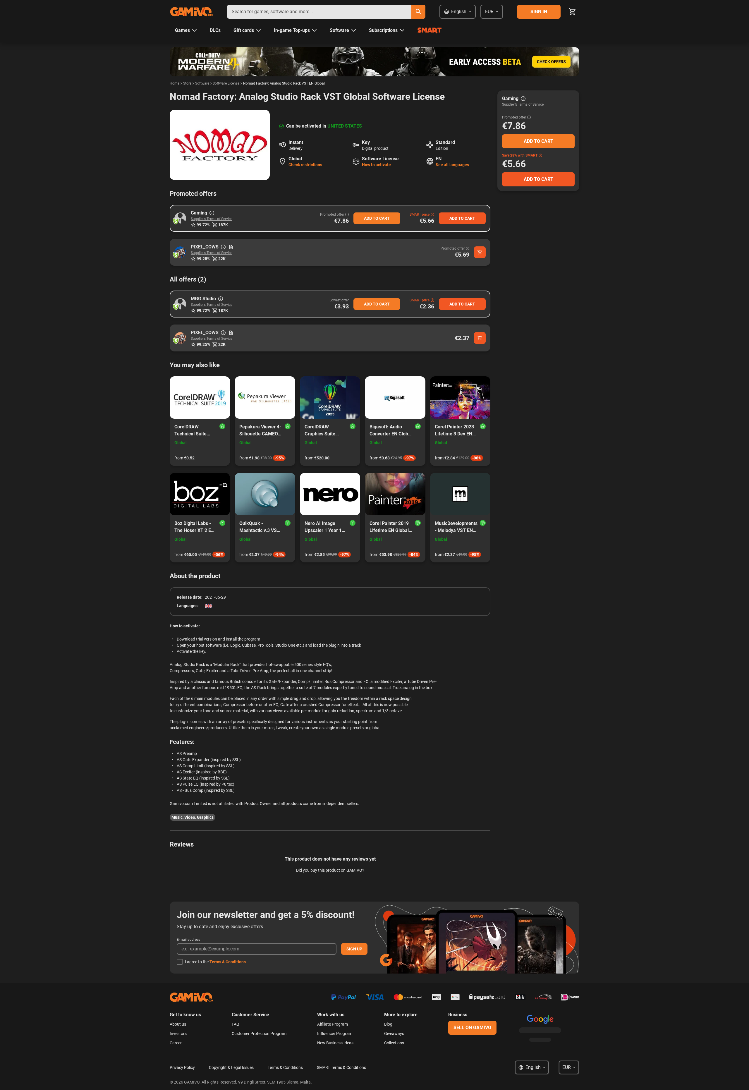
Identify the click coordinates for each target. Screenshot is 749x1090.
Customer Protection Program (259, 1033)
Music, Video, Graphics (192, 817)
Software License (226, 83)
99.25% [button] (203, 258)
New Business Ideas (335, 1043)
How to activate (376, 164)
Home (174, 83)
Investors (178, 1033)
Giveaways (394, 1033)
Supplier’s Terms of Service (211, 219)
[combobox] (319, 12)
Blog (388, 1024)
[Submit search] (418, 12)
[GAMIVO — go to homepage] (191, 11)
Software (202, 83)
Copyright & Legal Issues (231, 1067)
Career (176, 1043)
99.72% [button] (203, 224)
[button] (180, 218)
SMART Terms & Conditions (341, 1067)
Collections (394, 1043)
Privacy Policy (182, 1067)
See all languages (452, 164)
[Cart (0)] (572, 12)
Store (187, 83)
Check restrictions (305, 164)
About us (178, 1024)
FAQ (235, 1024)
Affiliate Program (332, 1024)
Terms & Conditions (227, 961)
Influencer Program (334, 1033)
